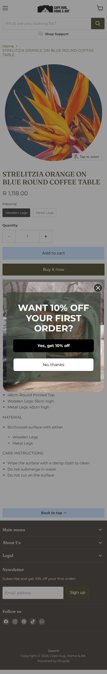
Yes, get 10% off (54, 345)
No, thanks (53, 364)
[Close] (98, 288)
